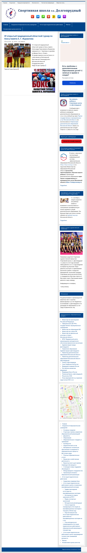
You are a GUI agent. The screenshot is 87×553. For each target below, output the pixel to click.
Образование (67, 438)
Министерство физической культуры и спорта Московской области (69, 335)
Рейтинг (68, 24)
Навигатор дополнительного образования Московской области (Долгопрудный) (70, 358)
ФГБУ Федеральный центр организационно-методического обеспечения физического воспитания (71, 341)
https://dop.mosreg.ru (67, 165)
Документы (66, 436)
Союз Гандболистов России (70, 364)
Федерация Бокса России (69, 372)
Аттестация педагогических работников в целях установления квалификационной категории (72, 485)
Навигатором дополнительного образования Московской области (69, 123)
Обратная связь (60, 2)
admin (15, 41)
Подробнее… (63, 185)
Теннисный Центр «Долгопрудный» (72, 374)
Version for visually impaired (71, 141)
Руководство (67, 443)
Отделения (12, 2)
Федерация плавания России (70, 366)
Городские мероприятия (24, 2)
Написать (73, 83)
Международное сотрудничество (73, 471)
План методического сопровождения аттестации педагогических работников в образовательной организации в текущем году (72, 526)
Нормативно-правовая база (71, 481)
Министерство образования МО (71, 329)
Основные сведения (69, 430)
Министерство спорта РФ (69, 331)
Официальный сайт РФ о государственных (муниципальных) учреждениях (70, 325)
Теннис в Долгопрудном (69, 362)
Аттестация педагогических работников (51, 24)
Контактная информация (48, 2)
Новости (22, 41)
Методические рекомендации (73, 503)
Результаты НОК (67, 376)
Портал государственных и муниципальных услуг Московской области (71, 118)
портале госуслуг (73, 215)
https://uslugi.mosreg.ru (73, 182)
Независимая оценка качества (12, 29)
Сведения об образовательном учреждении (24, 24)
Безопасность (35, 2)
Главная (5, 2)
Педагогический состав (70, 445)
